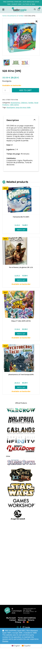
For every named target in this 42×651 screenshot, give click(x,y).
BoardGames (15, 103)
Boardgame (11, 107)
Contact (12, 620)
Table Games (14, 105)
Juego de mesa (21, 107)
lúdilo (29, 107)
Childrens (24, 103)
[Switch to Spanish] (28, 622)
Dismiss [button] (5, 641)
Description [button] (13, 120)
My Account (11, 618)
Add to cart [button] (21, 229)
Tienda (27, 627)
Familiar (30, 103)
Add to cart (25, 90)
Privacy (18, 622)
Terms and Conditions (27, 618)
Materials (22, 620)
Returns (31, 620)
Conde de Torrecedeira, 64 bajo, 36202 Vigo (29, 609)
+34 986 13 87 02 (29, 611)
